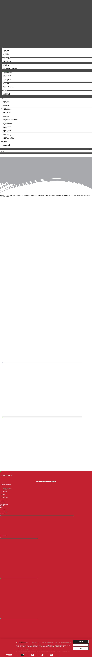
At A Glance (6, 50)
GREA (5, 64)
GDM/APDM (6, 65)
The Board (6, 53)
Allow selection (81, 644)
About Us (3, 47)
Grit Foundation (7, 75)
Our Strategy (6, 51)
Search (90, 149)
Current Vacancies (8, 135)
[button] (46, 97)
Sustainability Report (8, 72)
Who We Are (6, 49)
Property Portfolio (8, 58)
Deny (81, 648)
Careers (3, 82)
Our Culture (6, 83)
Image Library (7, 93)
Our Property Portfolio (6, 57)
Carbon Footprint (7, 79)
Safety (5, 76)
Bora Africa (6, 67)
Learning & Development (9, 87)
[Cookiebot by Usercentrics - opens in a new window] (9, 655)
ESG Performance (7, 78)
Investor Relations (5, 120)
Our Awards (6, 54)
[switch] (32, 655)
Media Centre (4, 90)
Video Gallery (7, 94)
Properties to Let (7, 61)
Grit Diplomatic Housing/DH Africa (11, 68)
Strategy (6, 124)
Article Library (7, 91)
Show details (57, 654)
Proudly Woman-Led (8, 86)
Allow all (81, 641)
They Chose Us (7, 60)
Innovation (6, 80)
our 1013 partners (22, 642)
